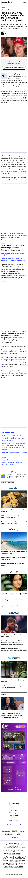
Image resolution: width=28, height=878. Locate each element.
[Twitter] (17, 824)
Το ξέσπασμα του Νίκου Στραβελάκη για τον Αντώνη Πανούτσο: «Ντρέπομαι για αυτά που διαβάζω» (14, 438)
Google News (19, 473)
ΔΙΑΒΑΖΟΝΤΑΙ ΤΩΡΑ (8, 433)
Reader (10, 473)
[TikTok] (20, 824)
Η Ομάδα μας (14, 817)
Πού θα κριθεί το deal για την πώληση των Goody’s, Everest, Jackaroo (12, 516)
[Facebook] (11, 824)
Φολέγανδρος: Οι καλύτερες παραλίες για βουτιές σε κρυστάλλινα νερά (14, 552)
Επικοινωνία (14, 808)
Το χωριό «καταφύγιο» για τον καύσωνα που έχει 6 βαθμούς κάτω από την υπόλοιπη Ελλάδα (14, 462)
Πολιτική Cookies (14, 815)
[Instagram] (14, 824)
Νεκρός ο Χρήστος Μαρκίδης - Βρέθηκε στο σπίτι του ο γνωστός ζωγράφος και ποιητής (14, 455)
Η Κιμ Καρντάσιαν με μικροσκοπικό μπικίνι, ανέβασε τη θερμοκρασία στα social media (12, 599)
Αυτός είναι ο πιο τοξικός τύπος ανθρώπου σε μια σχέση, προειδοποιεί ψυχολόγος (14, 605)
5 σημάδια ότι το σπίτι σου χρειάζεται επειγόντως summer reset (14, 680)
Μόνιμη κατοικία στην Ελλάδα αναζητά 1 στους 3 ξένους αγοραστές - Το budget (14, 522)
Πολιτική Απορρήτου (14, 813)
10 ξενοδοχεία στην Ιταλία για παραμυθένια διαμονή (12, 564)
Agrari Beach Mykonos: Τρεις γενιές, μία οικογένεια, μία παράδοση (11, 686)
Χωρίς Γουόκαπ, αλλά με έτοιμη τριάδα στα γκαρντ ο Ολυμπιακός (12, 635)
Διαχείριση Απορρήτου (14, 820)
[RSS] (8, 824)
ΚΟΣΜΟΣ (3, 7)
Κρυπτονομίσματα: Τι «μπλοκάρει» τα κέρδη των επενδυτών (14, 510)
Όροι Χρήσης (14, 810)
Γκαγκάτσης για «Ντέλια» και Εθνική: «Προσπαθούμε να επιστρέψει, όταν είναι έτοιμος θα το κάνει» (14, 650)
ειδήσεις (11, 476)
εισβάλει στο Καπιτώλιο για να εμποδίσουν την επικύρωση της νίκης (13, 362)
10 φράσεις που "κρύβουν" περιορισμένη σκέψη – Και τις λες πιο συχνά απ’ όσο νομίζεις (14, 593)
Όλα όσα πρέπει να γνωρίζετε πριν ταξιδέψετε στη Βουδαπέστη (13, 558)
